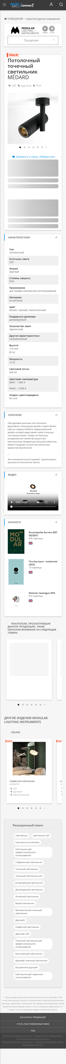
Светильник (21, 835)
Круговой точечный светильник (31, 960)
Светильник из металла (27, 842)
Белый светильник (24, 903)
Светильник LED (41, 835)
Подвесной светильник (27, 927)
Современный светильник (28, 862)
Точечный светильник (26, 869)
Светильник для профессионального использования (25, 852)
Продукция (31, 40)
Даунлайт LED (22, 933)
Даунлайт (20, 920)
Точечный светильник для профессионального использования (28, 943)
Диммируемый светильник (29, 889)
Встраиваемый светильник (29, 882)
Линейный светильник (27, 896)
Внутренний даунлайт (26, 967)
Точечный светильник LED (28, 876)
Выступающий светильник (28, 953)
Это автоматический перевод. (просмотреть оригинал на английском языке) (32, 461)
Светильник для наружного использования (29, 976)
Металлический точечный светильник (28, 912)
